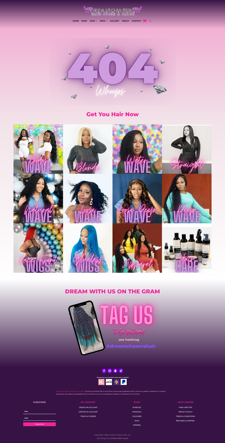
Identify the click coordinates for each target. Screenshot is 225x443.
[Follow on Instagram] (109, 370)
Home (76, 21)
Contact (136, 21)
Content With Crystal (118, 438)
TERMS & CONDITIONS (185, 416)
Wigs (102, 21)
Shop (84, 21)
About (125, 21)
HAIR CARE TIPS (185, 407)
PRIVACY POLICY (185, 412)
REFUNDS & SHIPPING (185, 421)
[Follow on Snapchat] (115, 370)
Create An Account (88, 407)
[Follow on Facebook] (104, 370)
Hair (92, 21)
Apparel (137, 425)
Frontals (136, 412)
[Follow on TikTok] (121, 370)
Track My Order (88, 416)
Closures (136, 416)
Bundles (137, 407)
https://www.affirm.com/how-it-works (70, 391)
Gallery (114, 21)
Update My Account (88, 412)
